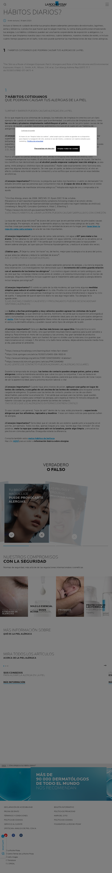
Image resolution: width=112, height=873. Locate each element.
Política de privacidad (35, 141)
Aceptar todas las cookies (68, 149)
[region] (56, 141)
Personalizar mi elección (44, 148)
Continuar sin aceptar (28, 130)
